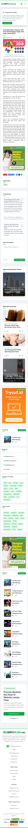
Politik (5, 483)
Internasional (13, 485)
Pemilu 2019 (11, 497)
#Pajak (5, 184)
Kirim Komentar (19, 260)
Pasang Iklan (14, 756)
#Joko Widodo (7, 515)
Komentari (12, 174)
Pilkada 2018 (16, 494)
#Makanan (14, 526)
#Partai (17, 518)
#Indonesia (13, 512)
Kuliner (11, 488)
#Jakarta (21, 524)
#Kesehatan (21, 512)
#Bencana (14, 524)
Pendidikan (18, 491)
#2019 (14, 521)
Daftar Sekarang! (7, 23)
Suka (6, 174)
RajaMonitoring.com (10, 460)
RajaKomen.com (9, 456)
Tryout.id (7, 469)
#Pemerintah (7, 526)
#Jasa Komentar (7, 521)
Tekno (12, 491)
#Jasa (5, 518)
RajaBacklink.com (10, 465)
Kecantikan (6, 491)
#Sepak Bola (15, 515)
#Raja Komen (7, 524)
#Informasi (6, 512)
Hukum (5, 488)
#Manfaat (11, 518)
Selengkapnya (13, 718)
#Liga (21, 515)
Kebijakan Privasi (14, 808)
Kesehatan (15, 483)
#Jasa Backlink (7, 529)
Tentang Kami (14, 762)
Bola (10, 483)
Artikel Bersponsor (14, 753)
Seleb (5, 497)
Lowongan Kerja (7, 494)
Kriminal (20, 485)
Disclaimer (14, 805)
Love (18, 497)
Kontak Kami (14, 759)
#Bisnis (22, 518)
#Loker (14, 529)
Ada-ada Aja (7, 499)
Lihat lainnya (22, 430)
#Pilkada (20, 529)
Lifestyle (6, 485)
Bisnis (21, 483)
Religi (16, 488)
